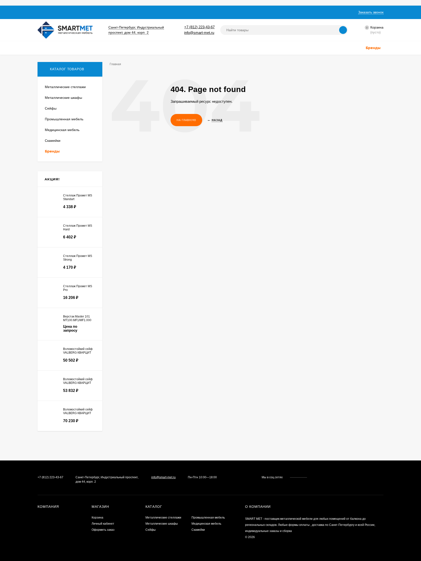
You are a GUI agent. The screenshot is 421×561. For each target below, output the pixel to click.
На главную (186, 120)
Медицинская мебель (206, 523)
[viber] (328, 477)
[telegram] (323, 477)
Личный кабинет (103, 523)
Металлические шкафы (161, 523)
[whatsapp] (319, 477)
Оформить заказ (103, 529)
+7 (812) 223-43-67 (199, 27)
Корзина (97, 517)
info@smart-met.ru (199, 33)
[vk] (314, 477)
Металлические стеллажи (163, 517)
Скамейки (198, 529)
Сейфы (150, 529)
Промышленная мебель (208, 517)
